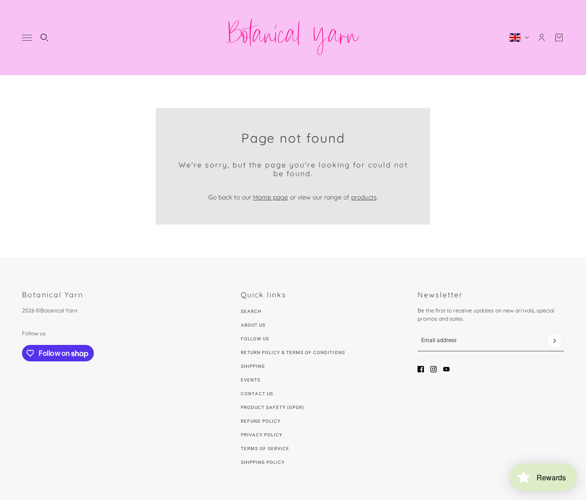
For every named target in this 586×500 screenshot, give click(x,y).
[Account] (542, 37)
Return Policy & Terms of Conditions (293, 352)
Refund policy (261, 421)
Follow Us (255, 338)
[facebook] (421, 369)
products (364, 197)
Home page (270, 197)
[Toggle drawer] (27, 38)
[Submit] (554, 341)
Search (251, 311)
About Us (253, 325)
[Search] (44, 37)
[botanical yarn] (293, 37)
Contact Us (257, 393)
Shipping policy (263, 462)
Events (250, 379)
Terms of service (265, 448)
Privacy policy (261, 434)
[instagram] (434, 369)
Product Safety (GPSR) (272, 407)
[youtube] (446, 369)
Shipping (253, 366)
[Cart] (559, 37)
